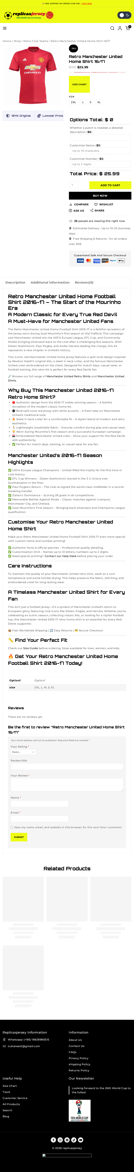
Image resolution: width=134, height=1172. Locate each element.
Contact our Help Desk (61, 556)
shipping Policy (79, 1064)
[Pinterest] (67, 1140)
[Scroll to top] (129, 1167)
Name (16, 797)
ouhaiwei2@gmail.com (24, 1046)
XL (99, 102)
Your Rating (20, 746)
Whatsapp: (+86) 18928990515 (28, 1039)
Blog (6, 1116)
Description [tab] (15, 282)
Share (100, 210)
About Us (75, 1040)
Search (7, 1110)
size (71, 96)
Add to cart (110, 185)
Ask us (78, 210)
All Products (11, 1104)
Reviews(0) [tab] (84, 282)
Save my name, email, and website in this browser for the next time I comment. (68, 827)
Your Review (20, 775)
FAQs (72, 1052)
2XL (73, 102)
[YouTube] (80, 1140)
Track (6, 1092)
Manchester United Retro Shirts (69, 376)
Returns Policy (79, 1070)
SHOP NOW (87, 3)
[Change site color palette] (124, 15)
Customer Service (15, 1098)
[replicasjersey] (29, 15)
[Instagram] (60, 1140)
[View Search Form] (112, 28)
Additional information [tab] (50, 282)
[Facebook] (53, 1140)
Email (16, 812)
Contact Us (76, 1046)
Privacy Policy (78, 1058)
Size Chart (79, 84)
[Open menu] (5, 28)
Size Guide (30, 648)
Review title (19, 760)
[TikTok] (73, 1140)
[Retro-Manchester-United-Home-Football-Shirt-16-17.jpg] (33, 75)
